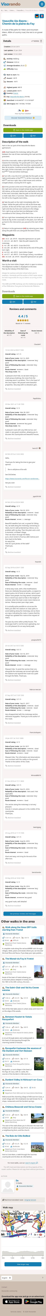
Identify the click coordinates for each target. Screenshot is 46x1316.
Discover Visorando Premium (21, 118)
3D (39, 1235)
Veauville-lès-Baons (17, 97)
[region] (23, 1224)
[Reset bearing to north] (42, 1219)
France (15, 93)
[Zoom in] (42, 1213)
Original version (30, 1200)
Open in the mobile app (24, 130)
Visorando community (9, 1291)
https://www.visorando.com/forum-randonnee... (22, 479)
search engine (30, 1163)
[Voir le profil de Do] (7, 1186)
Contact (4, 1287)
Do (17, 1180)
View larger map (23, 1264)
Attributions (5, 1236)
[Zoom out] (42, 1216)
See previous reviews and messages (23, 914)
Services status (16, 1312)
